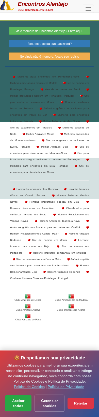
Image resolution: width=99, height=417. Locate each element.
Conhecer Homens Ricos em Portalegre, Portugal (39, 278)
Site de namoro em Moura (48, 240)
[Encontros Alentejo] (7, 4)
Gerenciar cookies (49, 403)
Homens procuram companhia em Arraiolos (58, 252)
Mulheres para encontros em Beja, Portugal (39, 165)
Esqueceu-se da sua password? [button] (49, 43)
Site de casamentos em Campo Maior (38, 259)
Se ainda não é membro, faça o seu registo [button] (49, 56)
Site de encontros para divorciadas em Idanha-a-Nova (49, 149)
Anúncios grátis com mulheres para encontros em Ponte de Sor (49, 111)
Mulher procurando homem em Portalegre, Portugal (42, 95)
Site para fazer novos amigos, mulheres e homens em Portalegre (49, 156)
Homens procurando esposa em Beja (53, 201)
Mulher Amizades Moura (40, 134)
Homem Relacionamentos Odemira (36, 189)
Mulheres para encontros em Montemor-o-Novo (47, 76)
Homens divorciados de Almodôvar (32, 208)
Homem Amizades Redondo (63, 271)
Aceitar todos (18, 403)
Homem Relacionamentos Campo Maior (34, 233)
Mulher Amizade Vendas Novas (61, 121)
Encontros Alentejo (43, 4)
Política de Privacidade (66, 387)
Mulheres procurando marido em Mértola (33, 83)
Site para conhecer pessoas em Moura (49, 98)
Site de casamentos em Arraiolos (31, 127)
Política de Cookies (29, 387)
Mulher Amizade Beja (53, 146)
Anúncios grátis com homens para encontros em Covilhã (45, 227)
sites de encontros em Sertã (61, 89)
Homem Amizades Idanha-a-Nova (58, 220)
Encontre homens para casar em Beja (49, 243)
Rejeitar (80, 403)
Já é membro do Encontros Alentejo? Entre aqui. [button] (49, 31)
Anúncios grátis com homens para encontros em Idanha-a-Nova (49, 262)
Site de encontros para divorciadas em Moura (49, 169)
